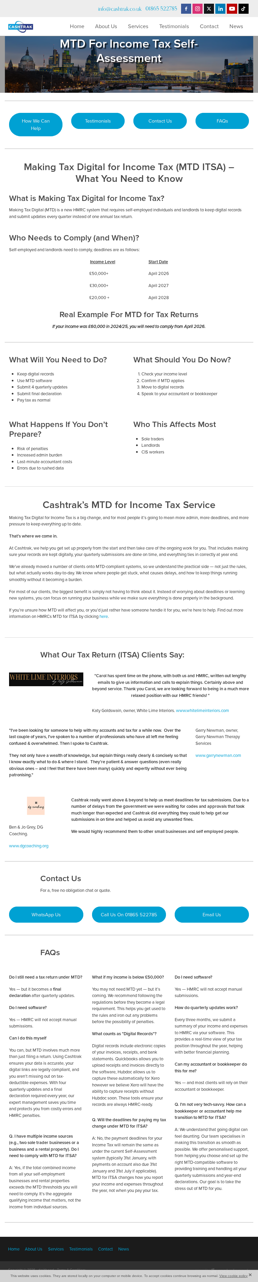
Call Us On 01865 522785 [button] (129, 914)
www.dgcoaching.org (28, 846)
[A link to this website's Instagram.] (197, 9)
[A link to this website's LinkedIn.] (220, 9)
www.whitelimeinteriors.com (202, 710)
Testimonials (174, 26)
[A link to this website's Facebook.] (186, 9)
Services (138, 26)
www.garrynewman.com (218, 755)
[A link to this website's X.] (209, 9)
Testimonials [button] (98, 120)
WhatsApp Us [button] (46, 914)
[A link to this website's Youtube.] (232, 9)
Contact (209, 26)
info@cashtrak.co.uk (119, 8)
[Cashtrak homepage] (32, 26)
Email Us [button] (212, 914)
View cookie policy (233, 1276)
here (103, 616)
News (236, 26)
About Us (106, 26)
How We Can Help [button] (36, 124)
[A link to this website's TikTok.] (244, 9)
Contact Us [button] (160, 120)
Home (77, 26)
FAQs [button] (222, 120)
